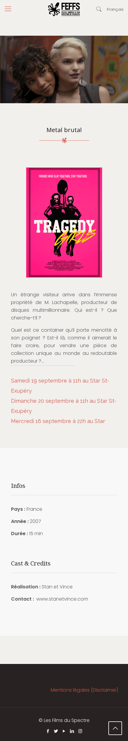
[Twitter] (56, 731)
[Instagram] (80, 731)
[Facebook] (48, 731)
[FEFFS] (64, 8)
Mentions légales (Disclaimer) (84, 690)
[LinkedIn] (72, 731)
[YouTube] (64, 731)
